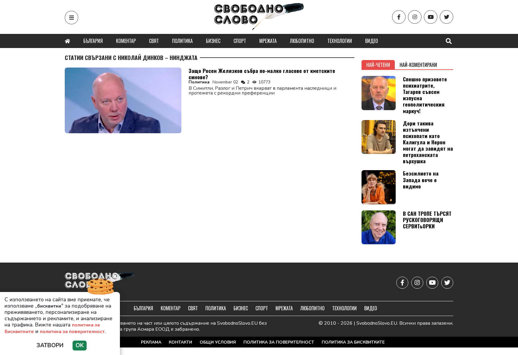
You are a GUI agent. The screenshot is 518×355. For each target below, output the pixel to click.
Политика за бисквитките (353, 342)
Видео (371, 40)
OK (80, 345)
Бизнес (213, 40)
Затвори (50, 345)
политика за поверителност (72, 331)
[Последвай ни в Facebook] (399, 17)
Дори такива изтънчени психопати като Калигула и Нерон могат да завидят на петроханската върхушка (428, 142)
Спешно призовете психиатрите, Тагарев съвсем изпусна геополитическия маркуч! (425, 95)
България (93, 40)
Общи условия (218, 342)
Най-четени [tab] (378, 64)
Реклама (151, 342)
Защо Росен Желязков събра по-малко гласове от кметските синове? (262, 74)
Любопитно (302, 40)
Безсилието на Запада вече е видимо (421, 179)
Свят (154, 40)
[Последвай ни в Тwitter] (446, 17)
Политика (182, 40)
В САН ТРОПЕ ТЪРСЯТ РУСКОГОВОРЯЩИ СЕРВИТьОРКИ (427, 219)
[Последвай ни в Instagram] (414, 17)
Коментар (126, 40)
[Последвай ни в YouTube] (430, 17)
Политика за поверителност (278, 342)
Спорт (240, 40)
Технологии (339, 40)
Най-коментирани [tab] (418, 64)
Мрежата (268, 40)
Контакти (180, 342)
